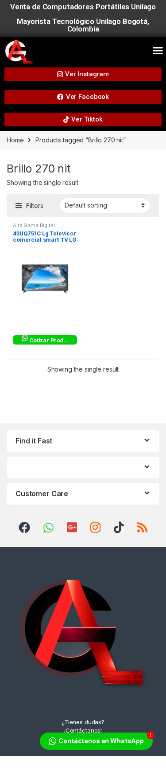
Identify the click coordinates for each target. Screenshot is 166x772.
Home (15, 140)
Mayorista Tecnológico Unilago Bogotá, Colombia (83, 25)
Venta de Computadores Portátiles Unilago (83, 6)
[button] (158, 50)
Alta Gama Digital (34, 225)
